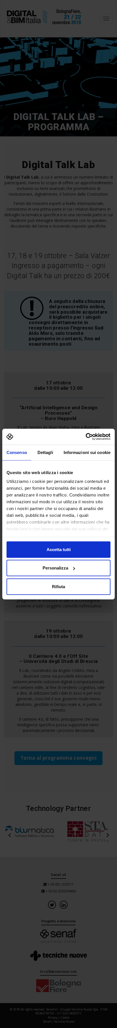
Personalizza (55, 568)
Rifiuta (58, 586)
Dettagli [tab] (45, 452)
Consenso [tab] (17, 452)
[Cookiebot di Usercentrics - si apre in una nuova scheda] (85, 436)
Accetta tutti (59, 549)
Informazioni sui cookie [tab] (87, 452)
